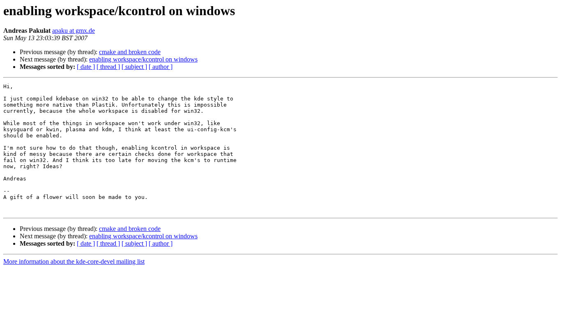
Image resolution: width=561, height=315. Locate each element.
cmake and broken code (130, 51)
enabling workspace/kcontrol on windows (143, 59)
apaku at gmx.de (73, 30)
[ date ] (86, 66)
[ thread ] (108, 66)
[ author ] (160, 66)
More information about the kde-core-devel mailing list (74, 261)
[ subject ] (134, 66)
